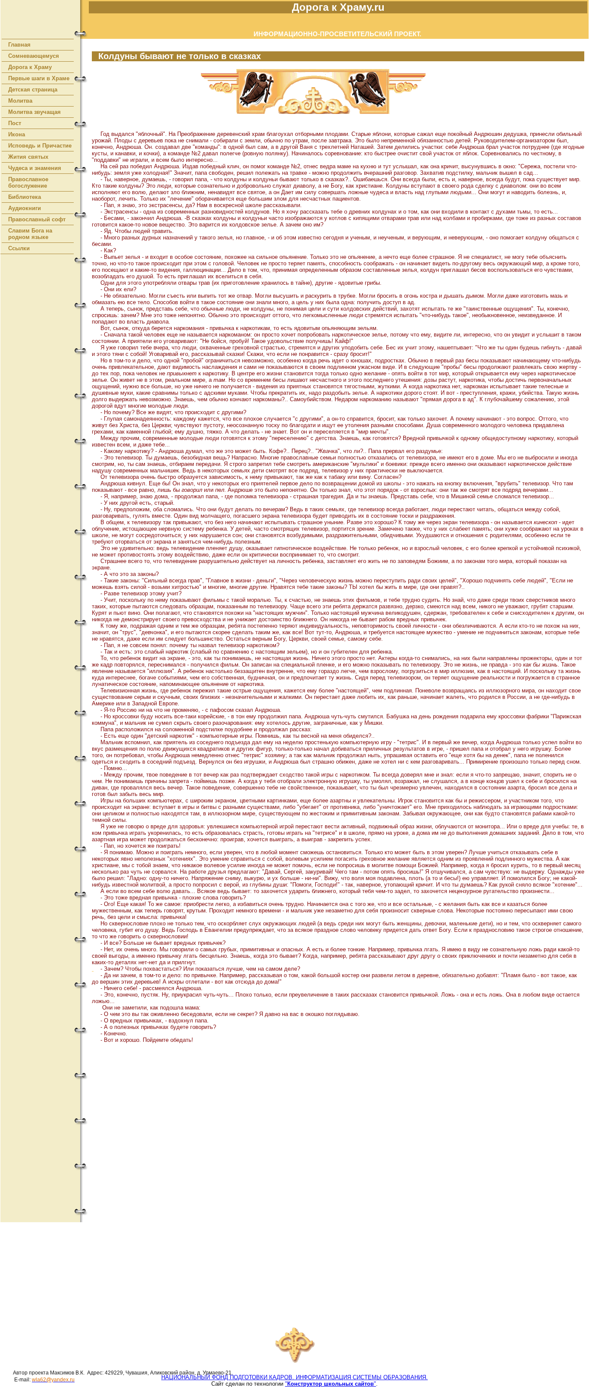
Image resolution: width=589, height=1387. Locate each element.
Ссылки (19, 248)
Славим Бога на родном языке (30, 233)
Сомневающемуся (33, 56)
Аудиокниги (24, 208)
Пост (14, 123)
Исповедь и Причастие (40, 145)
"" (330, 1384)
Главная (19, 44)
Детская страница (32, 89)
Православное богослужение (28, 182)
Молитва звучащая (34, 112)
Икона (16, 134)
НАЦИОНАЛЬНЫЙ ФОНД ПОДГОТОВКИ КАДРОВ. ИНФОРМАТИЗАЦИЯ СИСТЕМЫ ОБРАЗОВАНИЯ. (294, 1377)
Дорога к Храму (30, 67)
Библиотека (24, 197)
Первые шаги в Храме (38, 78)
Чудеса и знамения (34, 168)
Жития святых (28, 157)
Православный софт (37, 219)
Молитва (20, 100)
